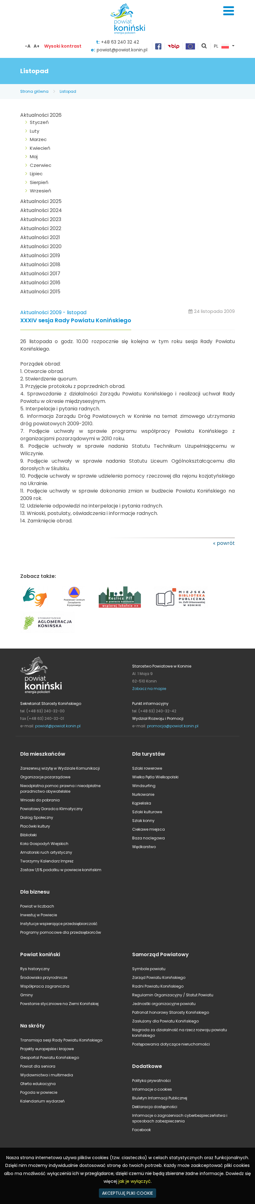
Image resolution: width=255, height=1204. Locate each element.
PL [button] (216, 46)
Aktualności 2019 (40, 255)
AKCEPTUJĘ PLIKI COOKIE (127, 1193)
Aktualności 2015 (40, 291)
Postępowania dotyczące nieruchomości (171, 1044)
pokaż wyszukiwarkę (204, 46)
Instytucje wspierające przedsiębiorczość (58, 923)
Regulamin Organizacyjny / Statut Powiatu (172, 995)
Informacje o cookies (152, 1089)
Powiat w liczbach (37, 906)
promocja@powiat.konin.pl (172, 726)
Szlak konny (143, 820)
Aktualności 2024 (41, 210)
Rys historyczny (35, 968)
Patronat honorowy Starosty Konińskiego (170, 1012)
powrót (226, 543)
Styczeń (39, 122)
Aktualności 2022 (40, 228)
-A (27, 46)
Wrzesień (40, 190)
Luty (34, 131)
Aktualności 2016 (40, 282)
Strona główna (34, 91)
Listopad (68, 91)
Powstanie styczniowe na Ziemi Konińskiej (59, 1003)
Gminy (26, 995)
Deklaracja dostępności (154, 1106)
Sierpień (39, 182)
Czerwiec (40, 165)
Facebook (141, 1129)
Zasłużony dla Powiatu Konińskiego (165, 1021)
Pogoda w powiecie (38, 1092)
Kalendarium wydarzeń (42, 1101)
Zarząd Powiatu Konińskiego (158, 977)
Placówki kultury (35, 826)
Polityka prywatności (151, 1080)
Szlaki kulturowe (147, 811)
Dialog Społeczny (36, 817)
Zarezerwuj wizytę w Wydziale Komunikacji (60, 768)
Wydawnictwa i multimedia (46, 1075)
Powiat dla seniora (37, 1066)
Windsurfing (143, 785)
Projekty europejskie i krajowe (47, 1048)
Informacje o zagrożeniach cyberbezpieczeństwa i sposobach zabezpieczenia (179, 1118)
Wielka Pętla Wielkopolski (155, 777)
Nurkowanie (143, 794)
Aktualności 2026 (41, 115)
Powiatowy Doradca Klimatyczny (51, 808)
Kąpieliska (141, 803)
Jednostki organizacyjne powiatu (164, 1003)
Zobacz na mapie (149, 688)
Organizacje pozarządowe (45, 777)
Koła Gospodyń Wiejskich (44, 843)
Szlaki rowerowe (147, 768)
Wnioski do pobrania (40, 800)
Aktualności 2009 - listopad (53, 312)
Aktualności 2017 (40, 273)
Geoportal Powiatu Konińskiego (49, 1057)
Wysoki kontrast (62, 46)
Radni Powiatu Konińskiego (157, 986)
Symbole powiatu (148, 968)
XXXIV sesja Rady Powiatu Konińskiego (75, 320)
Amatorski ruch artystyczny (46, 852)
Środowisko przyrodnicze (43, 977)
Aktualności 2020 (41, 246)
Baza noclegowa (148, 838)
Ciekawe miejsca (148, 829)
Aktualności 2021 (40, 237)
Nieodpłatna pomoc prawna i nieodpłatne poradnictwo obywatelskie (60, 788)
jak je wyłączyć (134, 1181)
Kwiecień (40, 148)
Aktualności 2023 (40, 219)
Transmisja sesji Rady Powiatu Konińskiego (61, 1040)
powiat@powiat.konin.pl (122, 50)
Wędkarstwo (144, 846)
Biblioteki (28, 835)
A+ (36, 46)
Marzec (38, 139)
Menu (228, 11)
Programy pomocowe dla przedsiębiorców (60, 932)
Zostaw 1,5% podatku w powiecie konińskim (60, 869)
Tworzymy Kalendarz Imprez (46, 861)
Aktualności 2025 (41, 201)
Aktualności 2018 (40, 264)
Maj (34, 156)
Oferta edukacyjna (38, 1083)
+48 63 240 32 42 (120, 42)
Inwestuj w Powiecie (38, 915)
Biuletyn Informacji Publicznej (159, 1098)
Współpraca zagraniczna (44, 986)
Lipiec (36, 173)
